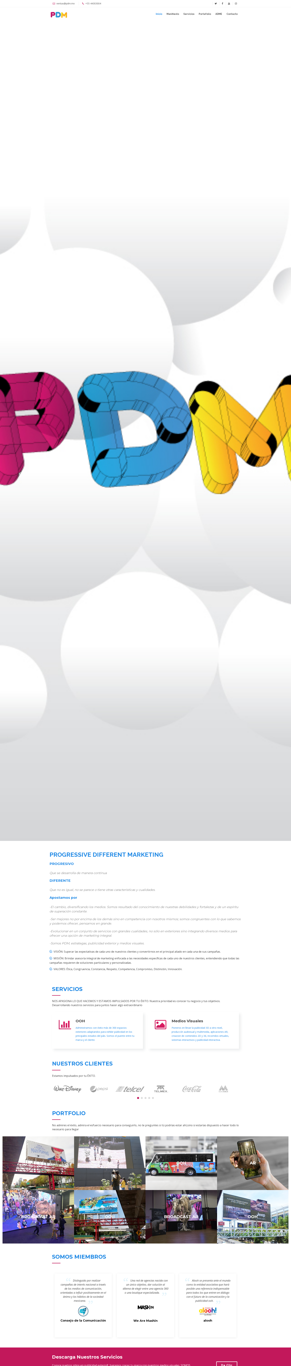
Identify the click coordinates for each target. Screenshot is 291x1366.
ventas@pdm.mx (65, 3)
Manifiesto (173, 14)
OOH (80, 1021)
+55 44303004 (93, 3)
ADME (218, 14)
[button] (138, 1098)
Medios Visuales (187, 1021)
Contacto (232, 14)
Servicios (188, 14)
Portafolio (205, 14)
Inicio (159, 14)
